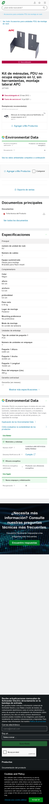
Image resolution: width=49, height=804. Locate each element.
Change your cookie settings (16, 800)
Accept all (36, 800)
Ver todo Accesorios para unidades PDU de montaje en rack (25, 22)
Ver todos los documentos (16, 220)
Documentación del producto (14, 768)
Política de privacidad (38, 721)
